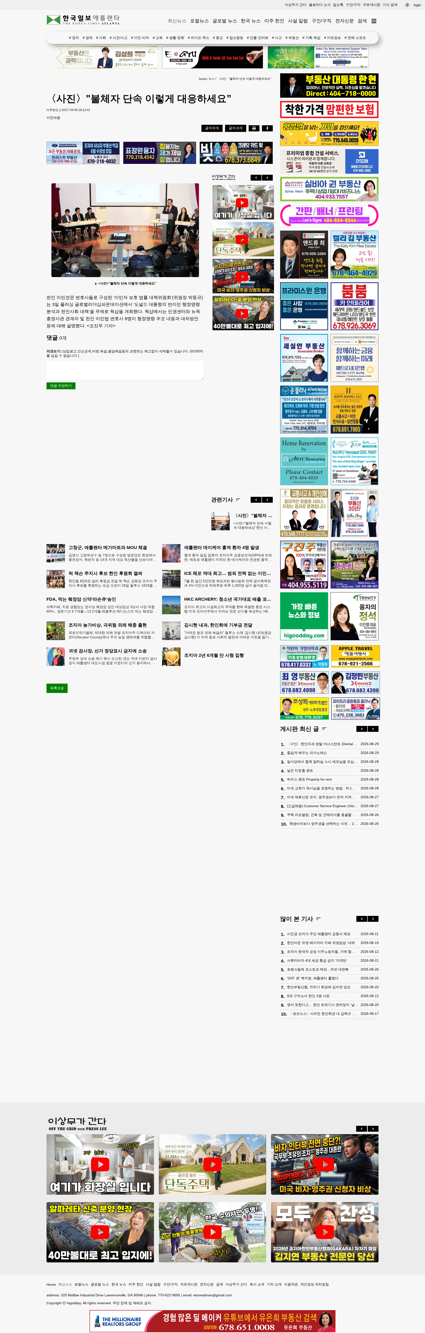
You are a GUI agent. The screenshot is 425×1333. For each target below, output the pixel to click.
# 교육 (158, 38)
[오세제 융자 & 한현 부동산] (329, 96)
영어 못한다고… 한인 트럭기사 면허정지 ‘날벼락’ (322, 1005)
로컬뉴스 (199, 20)
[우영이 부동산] (329, 145)
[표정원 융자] (159, 153)
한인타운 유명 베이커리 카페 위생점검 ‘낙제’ (321, 943)
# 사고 (277, 38)
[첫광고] (318, 57)
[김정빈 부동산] (355, 682)
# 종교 (218, 38)
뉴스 (212, 78)
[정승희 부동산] (355, 565)
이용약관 (291, 1284)
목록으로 (57, 688)
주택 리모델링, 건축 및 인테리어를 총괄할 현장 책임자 (322, 815)
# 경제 (87, 38)
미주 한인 (274, 20)
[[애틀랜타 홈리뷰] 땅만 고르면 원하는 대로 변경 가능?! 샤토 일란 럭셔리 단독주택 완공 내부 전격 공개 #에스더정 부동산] (242, 239)
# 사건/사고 (118, 38)
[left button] (256, 178)
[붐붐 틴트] (355, 306)
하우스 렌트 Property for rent (309, 779)
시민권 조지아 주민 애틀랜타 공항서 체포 (318, 934)
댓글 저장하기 (61, 386)
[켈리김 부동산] (355, 255)
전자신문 (344, 20)
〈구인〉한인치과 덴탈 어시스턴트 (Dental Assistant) (322, 744)
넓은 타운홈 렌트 (300, 770)
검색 (362, 20)
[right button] (267, 178)
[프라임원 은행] (304, 306)
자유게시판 (371, 5)
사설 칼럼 (298, 20)
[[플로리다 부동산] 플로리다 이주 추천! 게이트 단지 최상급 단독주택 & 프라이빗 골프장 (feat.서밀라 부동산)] (242, 203)
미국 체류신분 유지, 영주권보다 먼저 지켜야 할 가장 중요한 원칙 (322, 797)
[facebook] (267, 128)
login (417, 5)
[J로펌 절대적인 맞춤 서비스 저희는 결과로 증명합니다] (304, 513)
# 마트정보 (332, 38)
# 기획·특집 (311, 38)
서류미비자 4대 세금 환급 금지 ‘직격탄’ (317, 960)
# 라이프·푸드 (198, 38)
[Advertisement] (242, 409)
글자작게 (212, 128)
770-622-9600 (169, 1295)
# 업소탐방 (235, 38)
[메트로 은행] (355, 358)
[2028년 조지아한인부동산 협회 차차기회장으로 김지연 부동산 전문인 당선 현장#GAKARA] (325, 1232)
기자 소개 (274, 1284)
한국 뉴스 (251, 20)
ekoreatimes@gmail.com (212, 1295)
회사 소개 (257, 1284)
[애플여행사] (355, 656)
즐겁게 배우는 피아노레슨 (307, 753)
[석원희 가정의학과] (304, 656)
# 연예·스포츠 (355, 38)
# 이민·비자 (140, 38)
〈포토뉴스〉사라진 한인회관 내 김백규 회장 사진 (323, 1014)
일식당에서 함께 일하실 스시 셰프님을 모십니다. (322, 762)
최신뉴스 (177, 20)
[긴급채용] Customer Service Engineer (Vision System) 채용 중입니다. (322, 806)
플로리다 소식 (320, 5)
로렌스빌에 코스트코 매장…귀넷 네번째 (318, 969)
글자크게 (236, 128)
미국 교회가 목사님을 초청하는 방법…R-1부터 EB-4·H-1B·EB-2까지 (322, 788)
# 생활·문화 (175, 38)
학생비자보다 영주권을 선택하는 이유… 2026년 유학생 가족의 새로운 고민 (323, 824)
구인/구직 (353, 5)
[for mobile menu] (374, 21)
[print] (254, 128)
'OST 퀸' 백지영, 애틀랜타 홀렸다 (312, 978)
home (203, 79)
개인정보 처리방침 (314, 1284)
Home (51, 1284)
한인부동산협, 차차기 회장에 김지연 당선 (318, 987)
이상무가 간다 (295, 5)
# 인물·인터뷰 (257, 38)
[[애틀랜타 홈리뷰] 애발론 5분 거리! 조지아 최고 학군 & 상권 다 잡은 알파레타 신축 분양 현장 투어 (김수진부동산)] (242, 313)
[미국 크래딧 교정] (236, 153)
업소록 (338, 5)
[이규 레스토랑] (212, 57)
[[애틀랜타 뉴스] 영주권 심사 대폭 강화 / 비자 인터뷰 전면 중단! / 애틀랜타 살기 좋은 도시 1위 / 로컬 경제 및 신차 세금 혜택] (242, 276)
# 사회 (101, 38)
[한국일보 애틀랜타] (83, 21)
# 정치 (74, 38)
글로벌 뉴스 (224, 20)
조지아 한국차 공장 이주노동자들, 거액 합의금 (322, 952)
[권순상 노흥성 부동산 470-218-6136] (83, 153)
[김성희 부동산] (106, 57)
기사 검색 (390, 5)
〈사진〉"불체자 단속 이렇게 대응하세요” (244, 78)
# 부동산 (292, 38)
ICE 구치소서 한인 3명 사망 (308, 996)
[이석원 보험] (329, 117)
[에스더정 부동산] (355, 513)
